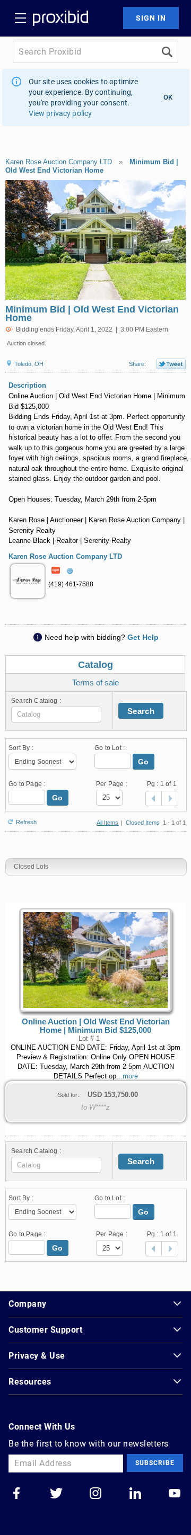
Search (140, 711)
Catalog (95, 664)
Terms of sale (95, 682)
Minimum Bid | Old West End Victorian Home (91, 166)
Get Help (143, 637)
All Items (107, 822)
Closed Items (143, 822)
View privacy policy (60, 113)
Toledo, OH (28, 364)
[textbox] (56, 714)
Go (143, 761)
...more (127, 1076)
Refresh (26, 821)
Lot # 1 (89, 1038)
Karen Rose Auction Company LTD (58, 162)
